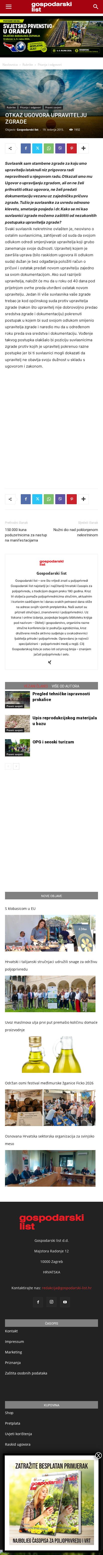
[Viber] (60, 148)
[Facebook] (26, 148)
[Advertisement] (51, 427)
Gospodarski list (27, 129)
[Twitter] (37, 148)
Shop (9, 1412)
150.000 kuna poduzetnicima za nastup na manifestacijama (26, 535)
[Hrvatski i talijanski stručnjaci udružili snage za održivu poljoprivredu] (50, 994)
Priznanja (13, 1362)
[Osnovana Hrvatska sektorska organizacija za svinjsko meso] (50, 1168)
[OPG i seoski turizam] (17, 747)
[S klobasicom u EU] (50, 933)
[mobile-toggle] (8, 7)
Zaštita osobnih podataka (26, 1373)
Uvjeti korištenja (18, 1433)
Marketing (13, 1352)
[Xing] (52, 663)
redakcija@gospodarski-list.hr (67, 1287)
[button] (96, 7)
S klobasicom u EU (20, 908)
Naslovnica (10, 64)
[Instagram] (51, 1302)
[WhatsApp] (49, 148)
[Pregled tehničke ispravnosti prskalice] (17, 699)
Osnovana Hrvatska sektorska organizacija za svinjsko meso (49, 1140)
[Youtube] (65, 1302)
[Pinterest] (72, 148)
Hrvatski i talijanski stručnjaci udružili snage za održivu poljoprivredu (51, 965)
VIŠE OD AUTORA (65, 686)
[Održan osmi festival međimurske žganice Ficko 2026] (50, 1107)
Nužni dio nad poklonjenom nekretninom (76, 532)
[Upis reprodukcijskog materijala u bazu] (17, 723)
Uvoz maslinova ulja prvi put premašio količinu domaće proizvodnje (51, 1026)
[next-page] (16, 766)
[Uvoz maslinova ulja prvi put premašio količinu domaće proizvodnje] (50, 1054)
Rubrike (27, 64)
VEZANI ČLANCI (36, 686)
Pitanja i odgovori (50, 64)
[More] (83, 148)
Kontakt (11, 1331)
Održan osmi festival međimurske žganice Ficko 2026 (49, 1083)
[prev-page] (8, 766)
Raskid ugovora (17, 1444)
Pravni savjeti (53, 107)
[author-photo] (52, 566)
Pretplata (12, 1423)
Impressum (14, 1341)
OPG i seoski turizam (53, 741)
